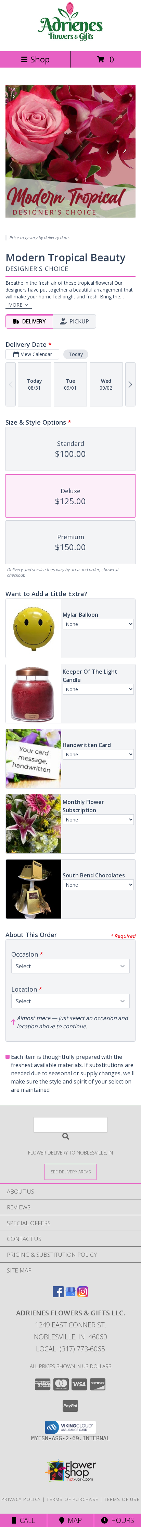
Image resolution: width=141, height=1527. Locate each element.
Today (76, 354)
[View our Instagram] (82, 1295)
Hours (121, 1520)
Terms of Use (122, 1499)
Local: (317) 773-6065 (70, 1348)
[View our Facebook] (58, 1295)
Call (25, 1520)
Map (73, 1520)
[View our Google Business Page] (70, 1295)
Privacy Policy (21, 1499)
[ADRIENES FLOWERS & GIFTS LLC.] (70, 41)
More (15, 304)
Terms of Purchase (72, 1499)
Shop (40, 59)
